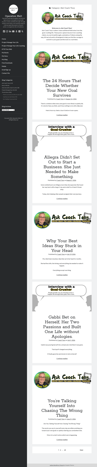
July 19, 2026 (71, 254)
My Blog (4, 59)
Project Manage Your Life (10, 42)
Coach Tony (60, 99)
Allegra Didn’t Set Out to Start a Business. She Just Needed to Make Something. (62, 137)
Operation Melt (13, 16)
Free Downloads (7, 63)
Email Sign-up (6, 70)
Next (81, 450)
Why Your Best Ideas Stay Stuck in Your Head (62, 220)
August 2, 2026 (71, 180)
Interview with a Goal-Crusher (9, 87)
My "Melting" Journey (8, 99)
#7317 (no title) (7, 49)
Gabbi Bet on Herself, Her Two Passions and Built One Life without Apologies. (62, 296)
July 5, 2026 (71, 340)
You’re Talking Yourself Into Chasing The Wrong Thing (62, 380)
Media (4, 66)
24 (65, 450)
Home (4, 39)
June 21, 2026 (71, 419)
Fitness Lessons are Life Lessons (11, 94)
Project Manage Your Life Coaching (13, 46)
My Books (5, 52)
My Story (5, 56)
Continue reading (62, 115)
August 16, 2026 (71, 99)
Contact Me (6, 73)
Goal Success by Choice (9, 97)
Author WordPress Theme (56, 465)
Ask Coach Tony (6, 83)
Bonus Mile (5, 85)
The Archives (5, 92)
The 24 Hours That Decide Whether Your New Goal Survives (62, 60)
